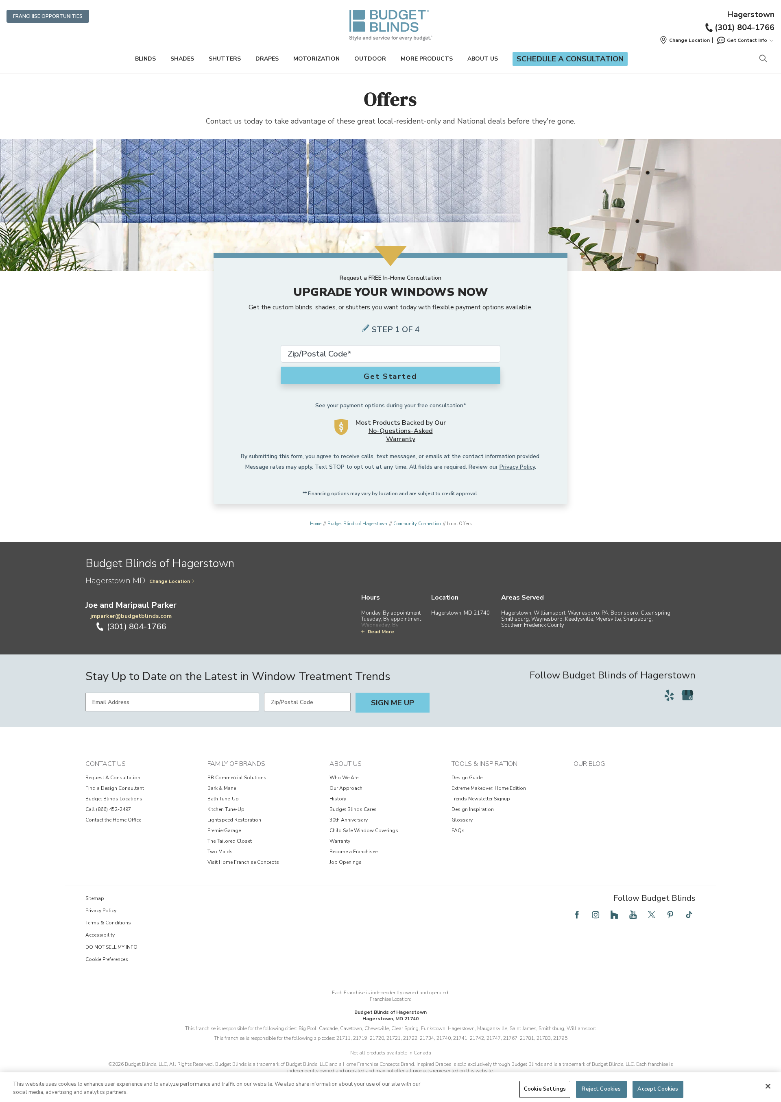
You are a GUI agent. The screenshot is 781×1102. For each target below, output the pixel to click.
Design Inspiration (473, 809)
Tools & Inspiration (484, 763)
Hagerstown (750, 15)
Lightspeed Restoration (234, 820)
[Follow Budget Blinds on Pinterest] (670, 914)
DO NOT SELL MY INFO (111, 947)
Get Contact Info (747, 40)
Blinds (145, 59)
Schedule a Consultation (570, 59)
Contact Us (105, 763)
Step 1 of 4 (396, 329)
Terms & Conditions (108, 922)
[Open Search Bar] (763, 59)
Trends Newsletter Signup (481, 799)
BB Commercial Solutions (236, 777)
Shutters (225, 59)
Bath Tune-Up (223, 799)
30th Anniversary (348, 820)
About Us (482, 59)
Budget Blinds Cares (353, 809)
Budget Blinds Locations (113, 799)
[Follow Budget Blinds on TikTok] (689, 914)
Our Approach (345, 788)
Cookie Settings (545, 1089)
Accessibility (100, 935)
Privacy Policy (517, 467)
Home (315, 524)
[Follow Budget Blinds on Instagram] (595, 914)
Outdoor (370, 59)
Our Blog (589, 763)
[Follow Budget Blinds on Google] (687, 695)
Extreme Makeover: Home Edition (489, 788)
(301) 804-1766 (744, 27)
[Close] (768, 1086)
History (337, 799)
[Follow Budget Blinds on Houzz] (614, 914)
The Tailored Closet (229, 841)
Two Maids (220, 851)
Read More (381, 631)
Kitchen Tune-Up (225, 809)
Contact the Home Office (113, 820)
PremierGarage (224, 830)
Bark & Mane (221, 788)
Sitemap (94, 898)
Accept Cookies (657, 1089)
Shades (182, 59)
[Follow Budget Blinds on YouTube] (632, 914)
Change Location (169, 581)
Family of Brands (236, 763)
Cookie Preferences (106, 959)
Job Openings (345, 862)
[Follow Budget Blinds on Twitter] (651, 914)
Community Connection (417, 524)
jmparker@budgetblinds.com (131, 616)
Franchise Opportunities (48, 16)
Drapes (267, 59)
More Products (427, 59)
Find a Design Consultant (114, 788)
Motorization (316, 59)
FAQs (458, 830)
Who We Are (343, 777)
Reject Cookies (601, 1089)
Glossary (462, 820)
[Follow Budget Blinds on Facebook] (576, 914)
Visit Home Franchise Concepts (243, 862)
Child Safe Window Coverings (363, 830)
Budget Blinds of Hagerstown (357, 524)
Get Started (390, 376)
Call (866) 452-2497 (108, 809)
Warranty (339, 841)
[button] (684, 40)
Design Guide (467, 777)
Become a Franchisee (353, 851)
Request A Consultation (112, 777)
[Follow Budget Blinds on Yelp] (669, 695)
